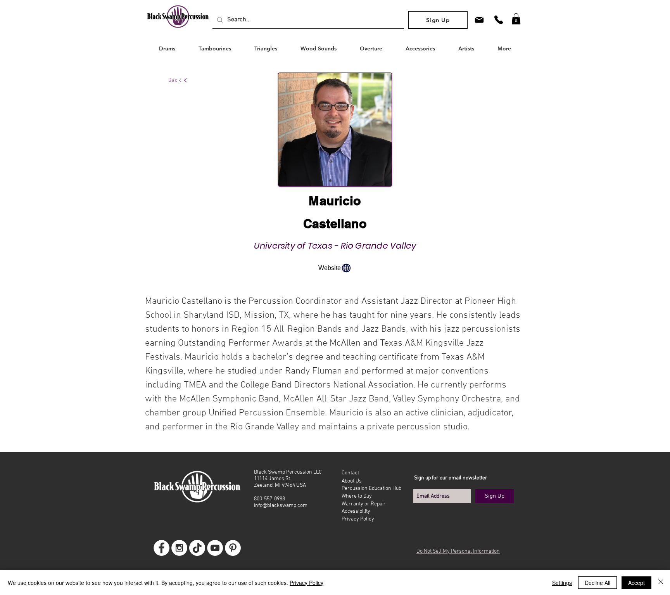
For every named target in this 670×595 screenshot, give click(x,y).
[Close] (660, 582)
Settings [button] (562, 582)
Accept (636, 582)
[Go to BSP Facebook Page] (161, 548)
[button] (516, 18)
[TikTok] (197, 548)
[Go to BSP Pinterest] (233, 548)
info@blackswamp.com (280, 505)
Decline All (597, 582)
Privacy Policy (306, 582)
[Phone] (498, 19)
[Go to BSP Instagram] (179, 548)
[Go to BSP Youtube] (215, 548)
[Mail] (479, 19)
